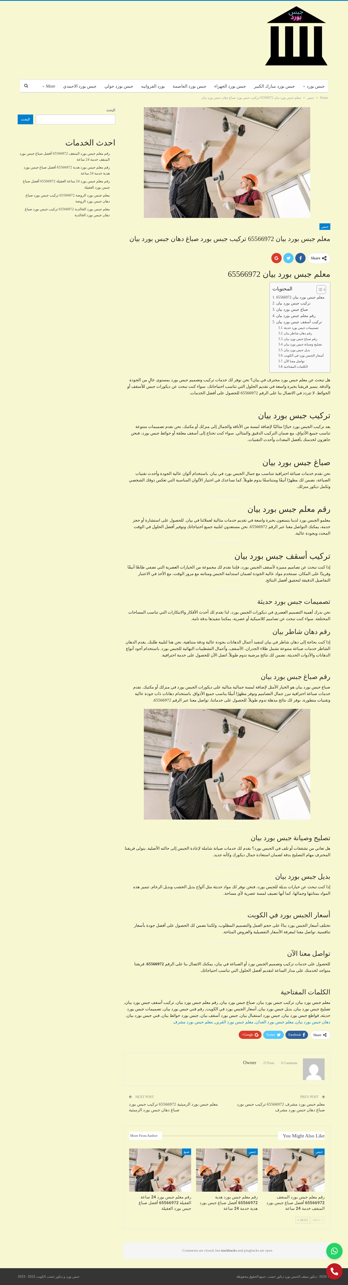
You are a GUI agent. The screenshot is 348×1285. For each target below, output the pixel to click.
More (50, 86)
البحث (110, 110)
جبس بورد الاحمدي (80, 86)
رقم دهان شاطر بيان (298, 333)
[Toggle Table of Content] (318, 289)
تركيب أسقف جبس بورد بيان (299, 322)
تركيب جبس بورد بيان (293, 303)
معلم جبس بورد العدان (275, 1022)
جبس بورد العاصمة (189, 86)
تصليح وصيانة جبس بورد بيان (303, 344)
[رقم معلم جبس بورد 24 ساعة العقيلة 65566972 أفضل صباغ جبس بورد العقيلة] (160, 1170)
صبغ (186, 1152)
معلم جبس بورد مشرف (193, 1022)
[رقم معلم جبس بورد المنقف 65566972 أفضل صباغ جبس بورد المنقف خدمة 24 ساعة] (294, 1170)
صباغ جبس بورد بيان (292, 309)
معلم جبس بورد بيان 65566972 (300, 297)
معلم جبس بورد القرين (234, 1022)
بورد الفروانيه (153, 86)
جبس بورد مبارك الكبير (274, 86)
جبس (324, 227)
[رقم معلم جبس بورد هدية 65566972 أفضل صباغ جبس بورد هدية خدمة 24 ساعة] (227, 1170)
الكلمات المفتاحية (296, 367)
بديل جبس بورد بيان (297, 350)
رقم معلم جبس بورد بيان (296, 316)
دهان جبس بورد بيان (313, 1022)
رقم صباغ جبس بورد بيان (300, 339)
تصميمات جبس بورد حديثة (301, 328)
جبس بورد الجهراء (230, 86)
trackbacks (229, 1250)
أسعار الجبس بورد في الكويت (304, 355)
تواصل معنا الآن (294, 361)
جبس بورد (316, 86)
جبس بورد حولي (118, 86)
